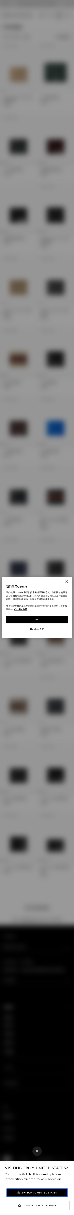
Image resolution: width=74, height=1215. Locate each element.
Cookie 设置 (37, 629)
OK (37, 619)
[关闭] (66, 581)
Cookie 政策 (20, 609)
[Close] (37, 1151)
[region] (37, 607)
